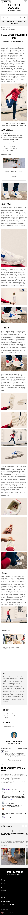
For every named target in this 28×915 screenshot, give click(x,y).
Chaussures (9, 21)
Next (26, 826)
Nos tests (8, 27)
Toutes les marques (22, 748)
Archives (3, 894)
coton (2, 468)
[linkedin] (19, 5)
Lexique (3, 897)
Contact (3, 884)
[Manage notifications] (2, 913)
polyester (15, 139)
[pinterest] (12, 5)
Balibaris (7, 123)
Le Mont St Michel (20, 123)
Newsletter (7, 2)
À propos (3, 880)
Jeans (25, 21)
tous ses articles (15, 743)
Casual (5, 764)
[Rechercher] (24, 18)
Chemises (15, 21)
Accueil (3, 27)
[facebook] (8, 5)
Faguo (25, 125)
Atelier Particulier (13, 125)
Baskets (3, 21)
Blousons (20, 21)
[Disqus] (14, 803)
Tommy (20, 741)
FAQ (2, 887)
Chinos (11, 23)
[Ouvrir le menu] (25, 2)
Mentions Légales (5, 912)
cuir (8, 135)
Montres (16, 23)
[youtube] (17, 5)
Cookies (12, 912)
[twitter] (15, 5)
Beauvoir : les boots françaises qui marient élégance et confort (12, 834)
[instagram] (10, 5)
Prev (23, 826)
